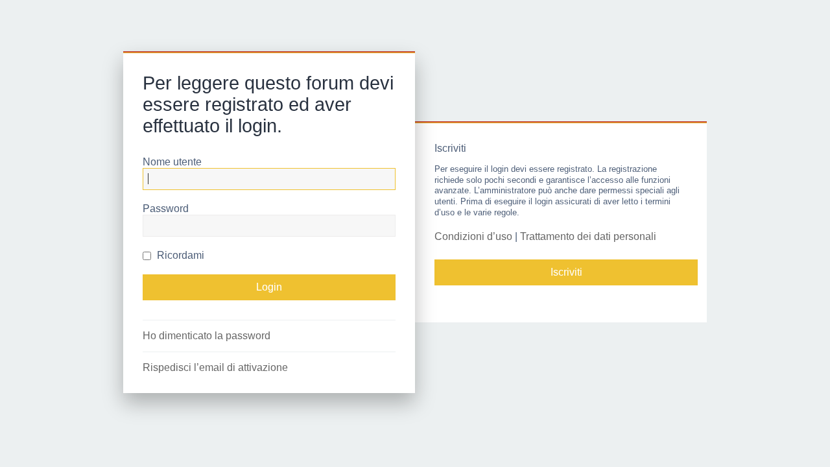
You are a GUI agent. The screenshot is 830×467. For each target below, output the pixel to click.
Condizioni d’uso (473, 236)
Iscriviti (566, 272)
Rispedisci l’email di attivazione (215, 367)
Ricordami (179, 255)
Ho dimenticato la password (206, 335)
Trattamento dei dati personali (588, 236)
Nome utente (172, 161)
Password (166, 208)
